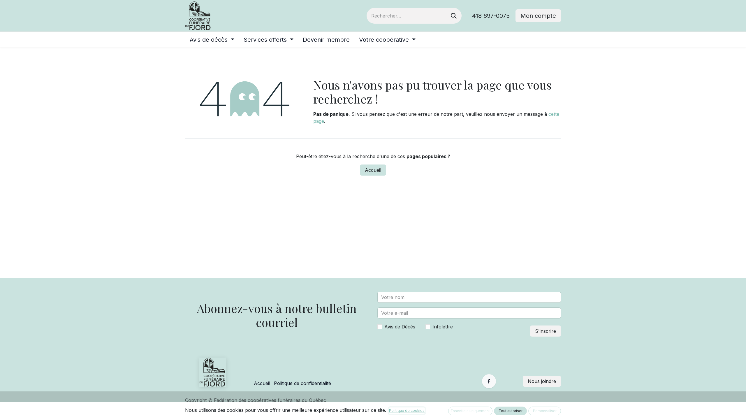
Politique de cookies (407, 410)
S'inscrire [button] (545, 331)
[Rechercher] (454, 16)
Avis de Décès (399, 327)
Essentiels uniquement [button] (470, 411)
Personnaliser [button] (545, 411)
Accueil (373, 170)
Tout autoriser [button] (510, 411)
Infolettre (442, 327)
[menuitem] (212, 39)
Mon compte (538, 15)
